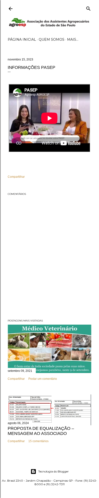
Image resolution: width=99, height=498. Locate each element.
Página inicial (22, 39)
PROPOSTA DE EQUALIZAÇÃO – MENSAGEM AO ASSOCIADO (41, 431)
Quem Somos (51, 39)
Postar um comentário (42, 378)
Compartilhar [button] (16, 176)
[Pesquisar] (88, 7)
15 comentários (38, 441)
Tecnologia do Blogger (53, 471)
